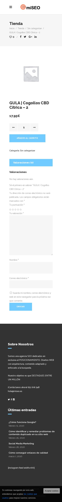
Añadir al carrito (27, 138)
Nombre (14, 260)
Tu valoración (16, 213)
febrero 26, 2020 (17, 438)
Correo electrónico (19, 278)
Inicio (12, 28)
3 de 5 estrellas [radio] (16, 209)
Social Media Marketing (21, 443)
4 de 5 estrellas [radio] (18, 209)
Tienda (21, 28)
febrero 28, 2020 (17, 447)
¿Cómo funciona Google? (22, 422)
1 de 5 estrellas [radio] (10, 209)
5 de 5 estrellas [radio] (21, 209)
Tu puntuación (17, 205)
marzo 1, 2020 (15, 456)
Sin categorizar (34, 28)
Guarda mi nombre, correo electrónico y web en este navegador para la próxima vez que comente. (30, 297)
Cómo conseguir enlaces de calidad (28, 453)
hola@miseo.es (15, 391)
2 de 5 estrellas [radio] (13, 209)
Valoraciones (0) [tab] (23, 162)
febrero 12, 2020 (16, 426)
